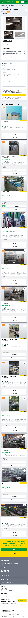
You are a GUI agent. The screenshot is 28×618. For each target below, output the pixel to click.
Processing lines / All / (19, 7)
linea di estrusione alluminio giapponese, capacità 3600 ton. (13, 455)
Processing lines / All (7, 7)
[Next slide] (23, 23)
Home (2, 5)
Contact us (13, 553)
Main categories (5, 575)
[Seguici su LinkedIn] (8, 571)
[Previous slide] (5, 23)
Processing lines (19, 5)
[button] (13, 262)
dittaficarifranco (11, 69)
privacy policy (8, 98)
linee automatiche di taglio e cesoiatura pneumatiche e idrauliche (12, 128)
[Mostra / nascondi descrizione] (8, 57)
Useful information (6, 582)
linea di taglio (4, 199)
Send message (14, 95)
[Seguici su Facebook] (5, 571)
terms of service (15, 98)
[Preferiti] (25, 10)
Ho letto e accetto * (12, 91)
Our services (4, 579)
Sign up (14, 549)
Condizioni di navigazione (14, 91)
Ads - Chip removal (10, 5)
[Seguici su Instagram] (2, 571)
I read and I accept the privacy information (11, 90)
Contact (15, 134)
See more (15, 137)
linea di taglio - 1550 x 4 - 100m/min (8, 489)
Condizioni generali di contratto (16, 92)
